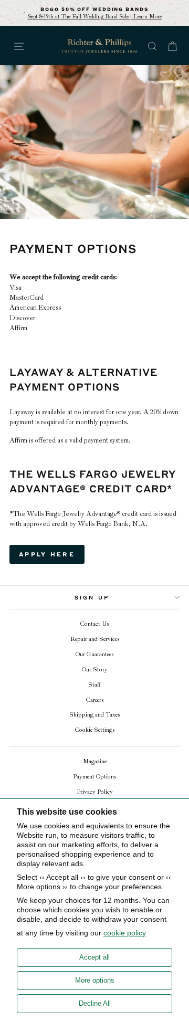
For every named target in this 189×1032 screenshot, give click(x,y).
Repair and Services (94, 639)
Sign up (92, 597)
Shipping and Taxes (94, 715)
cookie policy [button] (124, 933)
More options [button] (94, 980)
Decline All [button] (95, 1003)
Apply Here (47, 554)
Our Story (95, 669)
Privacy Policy (95, 792)
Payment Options (94, 777)
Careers (94, 700)
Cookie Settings (94, 730)
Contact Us (94, 624)
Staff (94, 685)
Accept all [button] (94, 957)
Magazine (95, 761)
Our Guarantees (94, 654)
